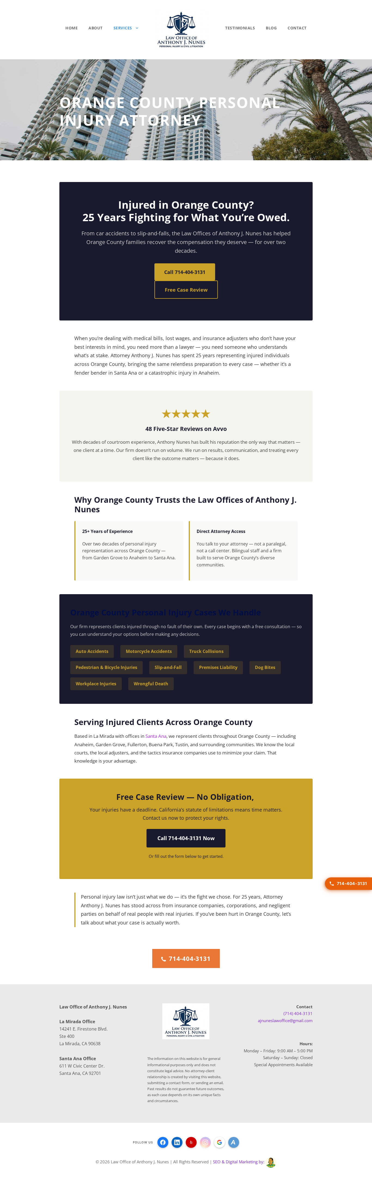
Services (123, 27)
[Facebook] (162, 1142)
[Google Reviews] (219, 1142)
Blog (271, 27)
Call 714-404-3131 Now (186, 838)
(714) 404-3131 (298, 1013)
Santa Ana (155, 736)
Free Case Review (186, 289)
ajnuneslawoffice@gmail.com (285, 1020)
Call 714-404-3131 (184, 272)
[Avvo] (233, 1142)
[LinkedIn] (177, 1142)
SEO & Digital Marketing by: (239, 1162)
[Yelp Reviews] (191, 1142)
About (96, 27)
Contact (297, 27)
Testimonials (240, 27)
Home (71, 27)
